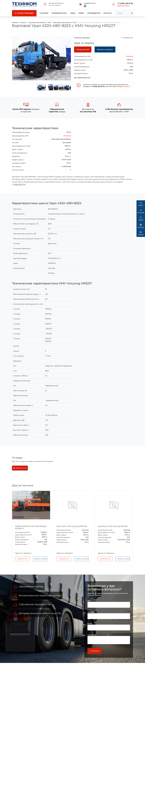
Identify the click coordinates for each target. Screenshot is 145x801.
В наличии (44, 13)
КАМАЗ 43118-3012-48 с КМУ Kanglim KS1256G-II (31, 527)
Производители (93, 13)
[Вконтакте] (85, 6)
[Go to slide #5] (66, 87)
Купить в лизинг (40, 559)
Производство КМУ (59, 13)
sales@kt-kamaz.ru (90, 3)
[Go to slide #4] (61, 87)
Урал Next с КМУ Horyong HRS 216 (112, 526)
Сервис (81, 13)
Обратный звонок (123, 5)
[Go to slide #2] (50, 87)
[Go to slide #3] (56, 87)
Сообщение (91, 635)
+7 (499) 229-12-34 (125, 3)
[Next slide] (66, 59)
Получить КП (22, 559)
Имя (89, 601)
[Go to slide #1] (41, 87)
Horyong (129, 56)
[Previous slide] (16, 59)
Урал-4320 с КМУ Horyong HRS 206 (71, 526)
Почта (89, 623)
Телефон (90, 612)
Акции (72, 13)
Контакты (107, 13)
